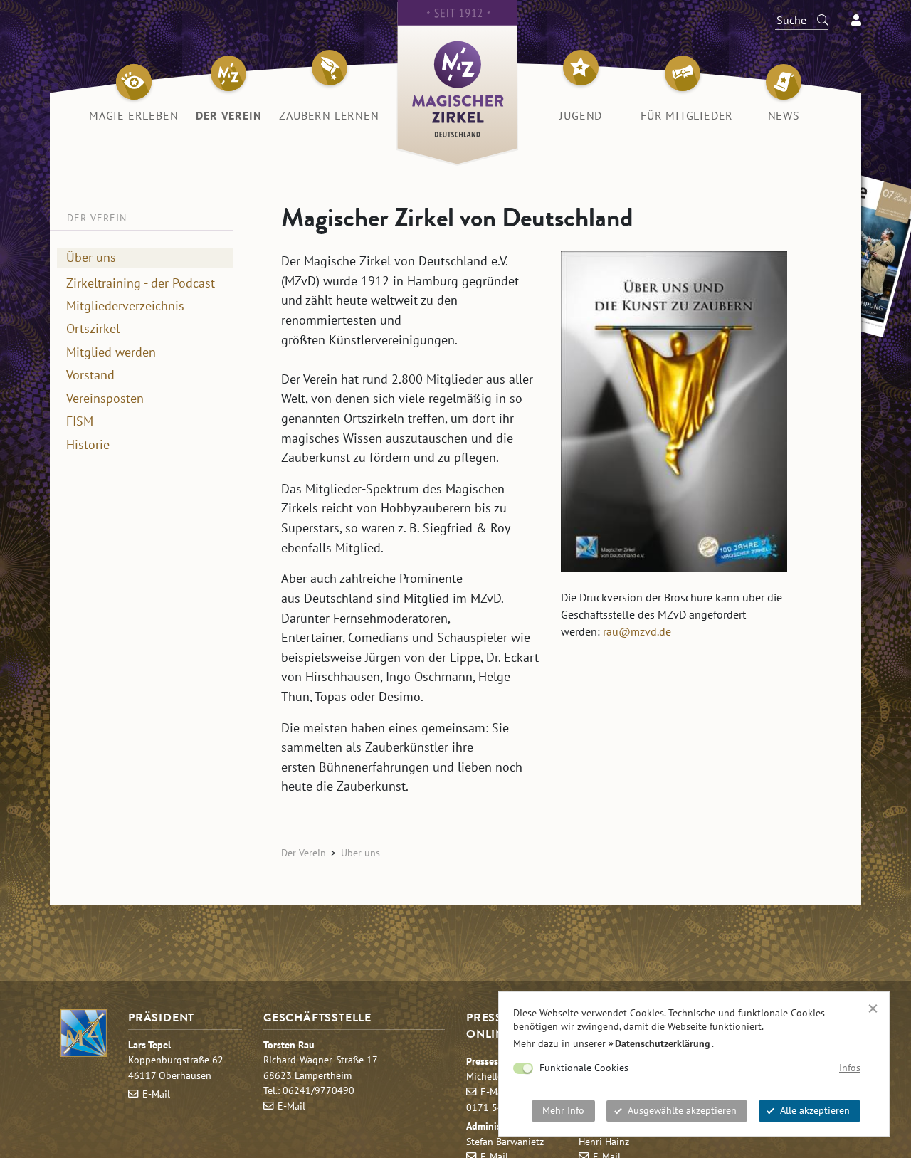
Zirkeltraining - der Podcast (140, 282)
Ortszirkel (93, 329)
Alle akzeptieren (815, 1110)
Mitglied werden (111, 351)
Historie (88, 444)
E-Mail (156, 1093)
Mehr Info (563, 1110)
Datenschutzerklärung (662, 1043)
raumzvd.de (637, 631)
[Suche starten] (816, 20)
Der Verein (303, 852)
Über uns (91, 256)
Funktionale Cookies (583, 1067)
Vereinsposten (105, 398)
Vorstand (90, 375)
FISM (79, 421)
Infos (849, 1067)
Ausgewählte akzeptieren (682, 1110)
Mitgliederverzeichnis (125, 306)
